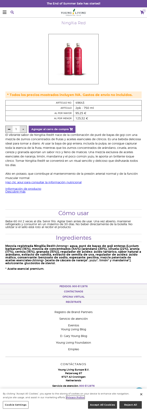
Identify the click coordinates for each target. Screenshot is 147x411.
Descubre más (15, 191)
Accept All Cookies (102, 404)
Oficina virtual (74, 297)
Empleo (73, 349)
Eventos (73, 325)
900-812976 (87, 386)
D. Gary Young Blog (73, 336)
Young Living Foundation (73, 342)
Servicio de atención (73, 318)
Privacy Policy (75, 397)
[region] (73, 400)
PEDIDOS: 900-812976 (74, 286)
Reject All (130, 404)
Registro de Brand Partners (73, 312)
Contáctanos (73, 291)
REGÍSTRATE (73, 302)
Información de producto (23, 188)
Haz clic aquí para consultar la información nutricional (43, 182)
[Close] (141, 394)
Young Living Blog (73, 329)
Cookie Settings (16, 404)
